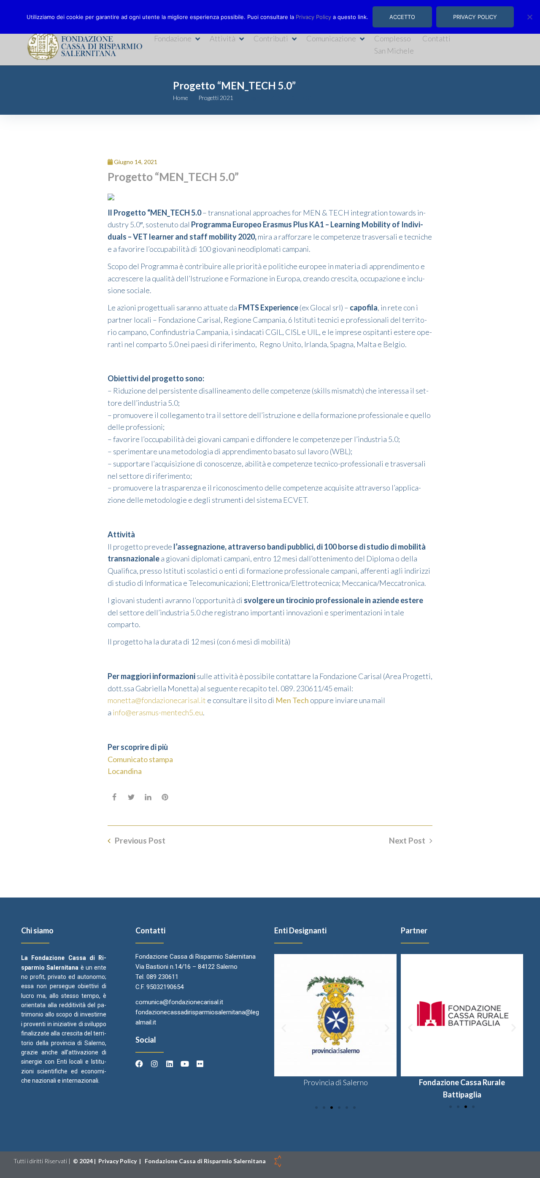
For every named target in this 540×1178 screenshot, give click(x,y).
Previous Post (140, 840)
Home (180, 97)
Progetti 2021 (215, 97)
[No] (529, 17)
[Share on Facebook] (114, 797)
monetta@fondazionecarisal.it (157, 700)
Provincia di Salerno (335, 1082)
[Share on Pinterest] (165, 797)
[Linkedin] (169, 1063)
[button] (177, 38)
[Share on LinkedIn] (148, 797)
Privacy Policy (118, 1161)
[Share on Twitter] (131, 797)
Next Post (407, 840)
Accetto (402, 16)
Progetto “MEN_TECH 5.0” (173, 176)
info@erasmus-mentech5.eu (158, 712)
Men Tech (292, 700)
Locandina (125, 771)
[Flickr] (200, 1063)
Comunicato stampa (140, 759)
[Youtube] (185, 1063)
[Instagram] (154, 1063)
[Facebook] (139, 1063)
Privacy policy (475, 16)
